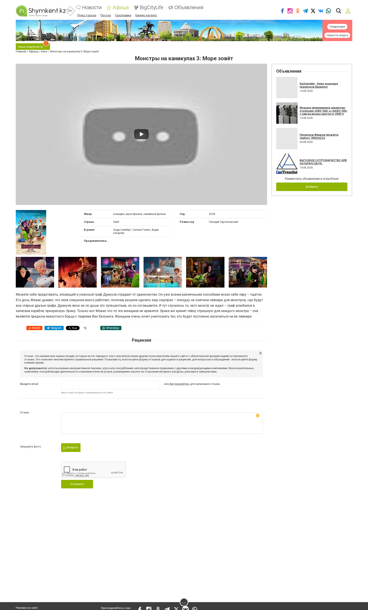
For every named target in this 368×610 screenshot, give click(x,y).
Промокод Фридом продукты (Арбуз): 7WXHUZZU (319, 136)
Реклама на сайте (27, 607)
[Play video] (141, 134)
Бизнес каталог (146, 15)
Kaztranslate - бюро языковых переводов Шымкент (319, 85)
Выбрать (72, 447)
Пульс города (86, 15)
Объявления (188, 7)
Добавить (311, 186)
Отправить (77, 484)
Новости (92, 7)
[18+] (41, 11)
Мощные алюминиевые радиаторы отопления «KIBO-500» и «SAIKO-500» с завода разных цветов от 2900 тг (323, 110)
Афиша (121, 7)
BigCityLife (151, 7)
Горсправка (123, 15)
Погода (106, 15)
